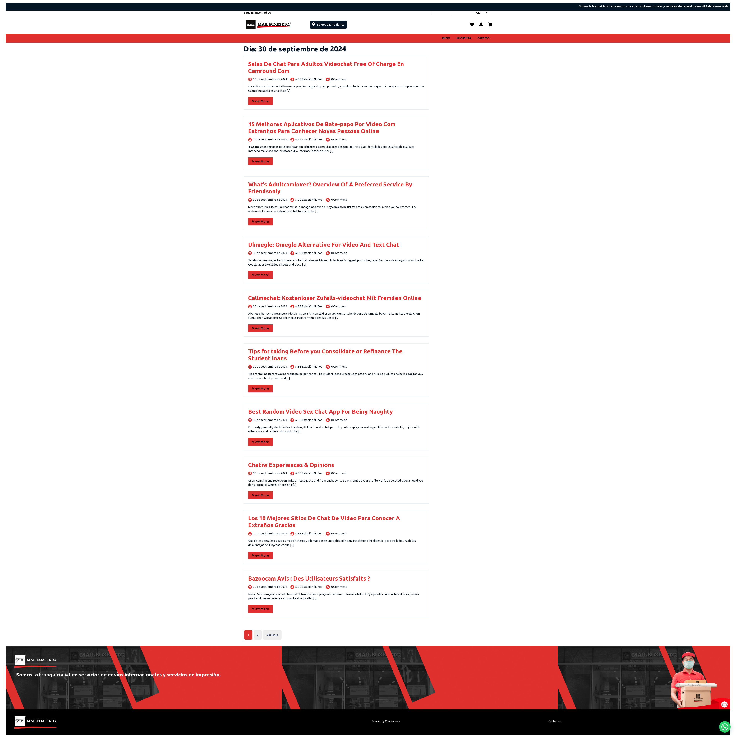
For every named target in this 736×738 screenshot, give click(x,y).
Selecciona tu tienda (331, 23)
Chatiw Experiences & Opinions (291, 465)
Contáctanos (556, 721)
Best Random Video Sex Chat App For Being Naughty (320, 411)
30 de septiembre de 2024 (270, 79)
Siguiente (272, 635)
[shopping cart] (490, 24)
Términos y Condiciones (385, 721)
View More (262, 100)
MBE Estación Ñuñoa (308, 79)
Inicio (446, 38)
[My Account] (481, 24)
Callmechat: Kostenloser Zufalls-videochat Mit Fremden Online (334, 298)
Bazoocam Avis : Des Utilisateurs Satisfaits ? (309, 578)
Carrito (483, 38)
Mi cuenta (464, 38)
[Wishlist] (472, 24)
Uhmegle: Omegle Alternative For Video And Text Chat (323, 244)
